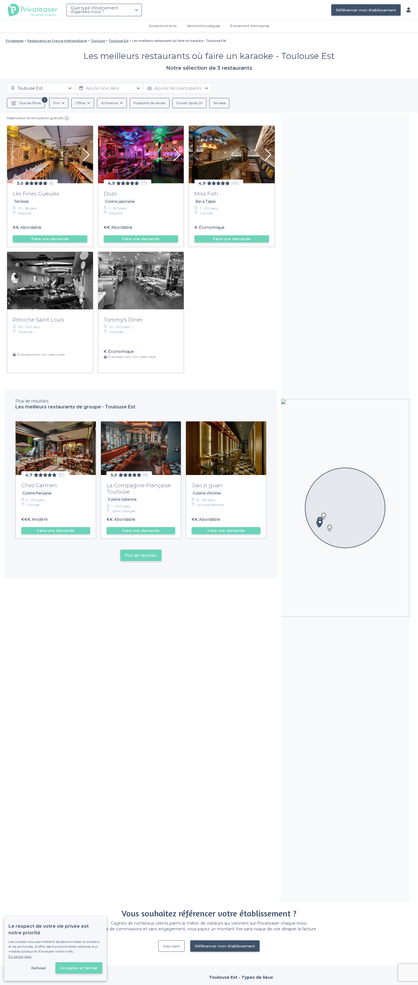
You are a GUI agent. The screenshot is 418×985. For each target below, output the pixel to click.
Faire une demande (50, 239)
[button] (323, 516)
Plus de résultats (141, 555)
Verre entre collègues (203, 26)
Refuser (38, 968)
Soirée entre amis (163, 26)
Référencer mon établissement (366, 10)
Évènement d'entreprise (249, 26)
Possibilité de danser (149, 103)
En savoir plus (20, 956)
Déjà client (171, 946)
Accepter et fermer (79, 968)
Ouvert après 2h (189, 103)
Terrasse (219, 103)
